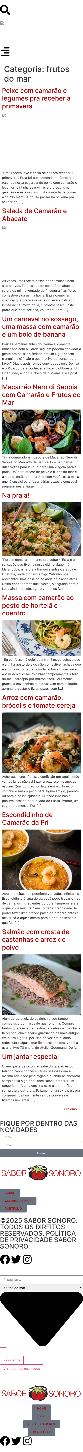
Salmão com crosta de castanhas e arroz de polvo (36, 939)
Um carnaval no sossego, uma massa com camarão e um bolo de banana (40, 326)
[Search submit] (3, 1351)
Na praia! (15, 495)
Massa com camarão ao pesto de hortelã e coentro (38, 605)
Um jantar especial (30, 1056)
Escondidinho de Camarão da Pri (27, 818)
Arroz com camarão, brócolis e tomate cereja (38, 701)
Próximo (72, 1109)
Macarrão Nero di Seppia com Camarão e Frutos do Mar (41, 394)
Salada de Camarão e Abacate (34, 214)
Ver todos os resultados (21, 1369)
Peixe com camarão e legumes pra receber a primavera (36, 98)
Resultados (11, 1360)
